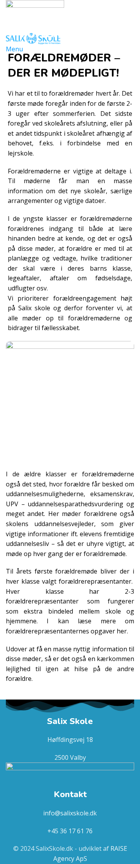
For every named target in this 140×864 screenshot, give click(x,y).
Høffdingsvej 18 (70, 739)
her (122, 631)
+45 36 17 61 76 (70, 831)
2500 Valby (70, 757)
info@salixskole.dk (70, 813)
